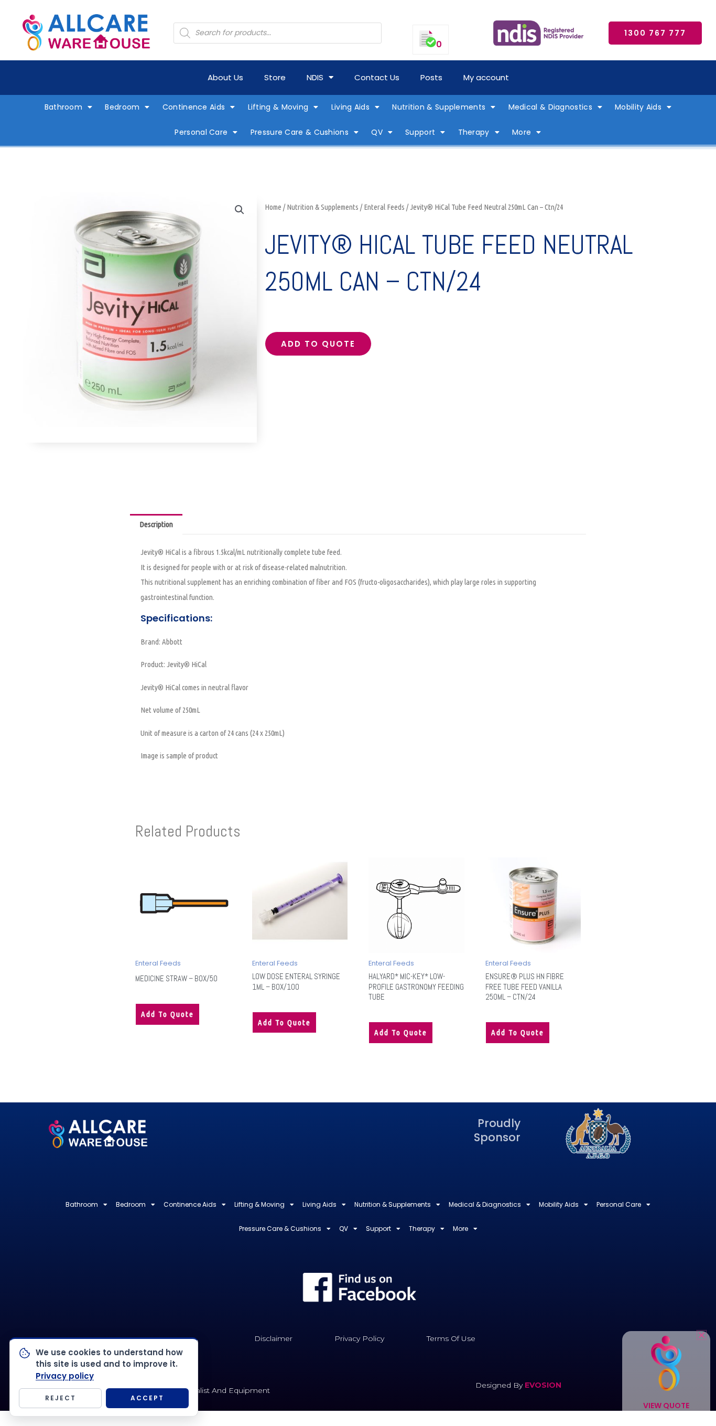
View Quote (666, 1405)
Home (273, 206)
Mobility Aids (638, 107)
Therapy (474, 132)
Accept (147, 1397)
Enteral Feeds (384, 206)
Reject (60, 1397)
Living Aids (350, 107)
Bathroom (63, 107)
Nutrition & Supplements (438, 107)
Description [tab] (156, 524)
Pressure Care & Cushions (300, 132)
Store (275, 77)
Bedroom (122, 107)
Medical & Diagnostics (550, 107)
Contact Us (376, 77)
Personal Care (201, 132)
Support (420, 132)
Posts (431, 77)
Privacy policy (65, 1375)
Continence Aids (193, 107)
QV (377, 132)
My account (486, 77)
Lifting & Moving (278, 107)
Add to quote (318, 343)
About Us (225, 77)
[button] (239, 209)
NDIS (315, 77)
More (521, 132)
